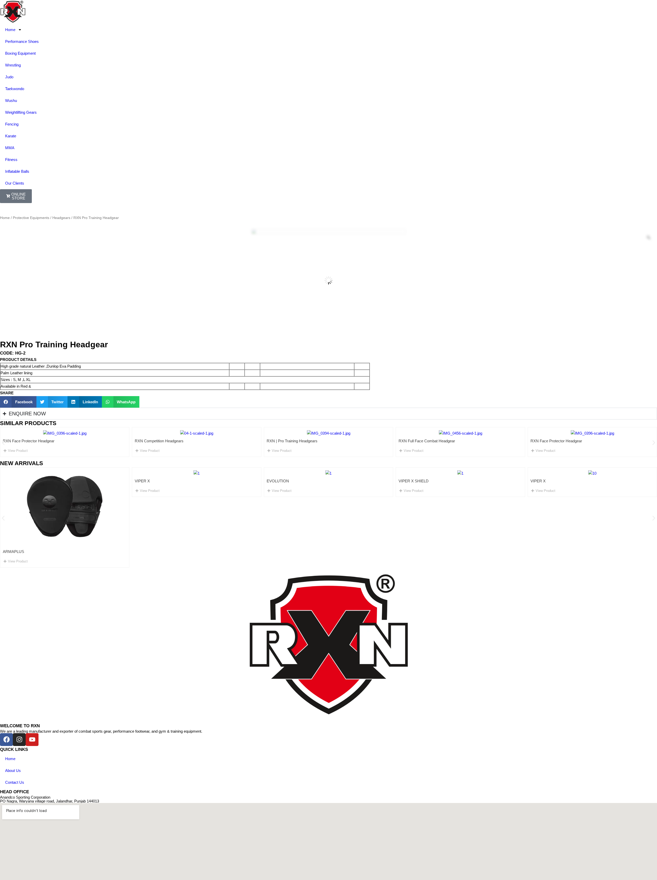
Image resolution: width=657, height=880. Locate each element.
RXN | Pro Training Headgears (175, 441)
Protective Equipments (31, 218)
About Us (13, 770)
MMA (9, 148)
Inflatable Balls (17, 171)
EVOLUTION (188, 481)
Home (10, 29)
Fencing (11, 124)
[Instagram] (19, 739)
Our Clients (14, 183)
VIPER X (52, 481)
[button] (18, 402)
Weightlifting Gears (21, 112)
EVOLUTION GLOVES (592, 551)
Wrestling (13, 65)
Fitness (11, 159)
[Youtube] (32, 739)
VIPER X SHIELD (323, 481)
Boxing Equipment (20, 53)
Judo (9, 77)
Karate (10, 136)
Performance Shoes (22, 41)
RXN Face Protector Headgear (439, 441)
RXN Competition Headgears (42, 441)
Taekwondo (14, 89)
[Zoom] (648, 237)
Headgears (61, 218)
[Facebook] (6, 739)
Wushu (11, 100)
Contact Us (14, 782)
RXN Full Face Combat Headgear (310, 441)
